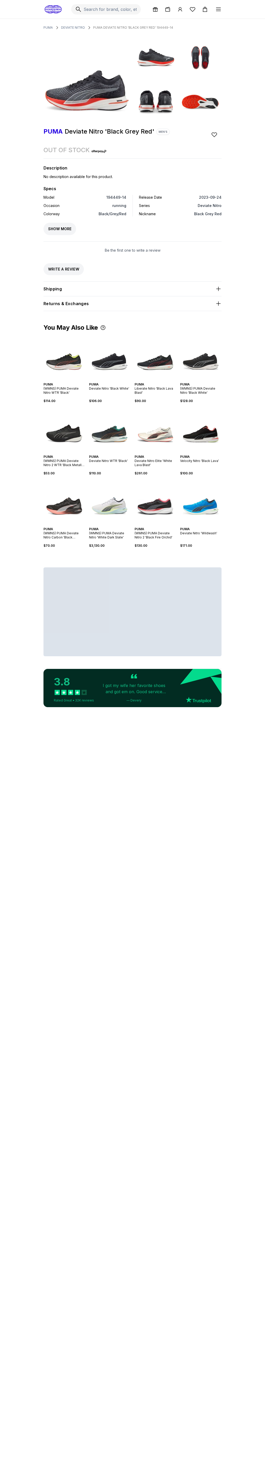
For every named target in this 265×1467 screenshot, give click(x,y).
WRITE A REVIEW (63, 269)
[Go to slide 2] (62, 379)
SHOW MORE (59, 229)
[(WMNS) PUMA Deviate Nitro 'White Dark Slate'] (109, 501)
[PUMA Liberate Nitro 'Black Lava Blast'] (155, 356)
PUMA (48, 27)
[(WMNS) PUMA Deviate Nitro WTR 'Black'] (64, 356)
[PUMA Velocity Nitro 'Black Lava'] (201, 429)
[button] (103, 328)
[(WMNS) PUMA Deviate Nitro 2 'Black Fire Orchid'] (155, 501)
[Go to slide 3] (64, 379)
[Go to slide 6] (69, 452)
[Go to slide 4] (66, 379)
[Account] (180, 9)
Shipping (52, 288)
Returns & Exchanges (66, 303)
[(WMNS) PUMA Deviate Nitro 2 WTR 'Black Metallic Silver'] (64, 429)
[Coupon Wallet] (168, 9)
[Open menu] (218, 9)
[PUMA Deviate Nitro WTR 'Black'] (109, 429)
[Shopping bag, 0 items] (205, 9)
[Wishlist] (192, 9)
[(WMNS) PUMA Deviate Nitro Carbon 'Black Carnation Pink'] (64, 501)
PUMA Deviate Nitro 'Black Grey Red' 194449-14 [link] (133, 27)
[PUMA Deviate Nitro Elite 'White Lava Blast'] (155, 429)
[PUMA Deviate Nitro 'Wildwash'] (201, 501)
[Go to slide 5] (68, 379)
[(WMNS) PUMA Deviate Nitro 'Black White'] (201, 356)
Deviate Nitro (73, 27)
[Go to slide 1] (60, 379)
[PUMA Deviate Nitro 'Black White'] (109, 356)
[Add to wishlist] (215, 134)
